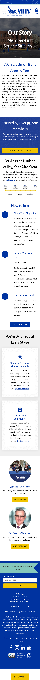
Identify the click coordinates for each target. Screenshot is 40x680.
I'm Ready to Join (20, 324)
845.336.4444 (14, 599)
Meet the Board (20, 546)
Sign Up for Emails (9, 576)
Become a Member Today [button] (23, 151)
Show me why (20, 499)
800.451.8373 (25, 599)
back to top (19, 677)
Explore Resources (22, 389)
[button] (4, 11)
